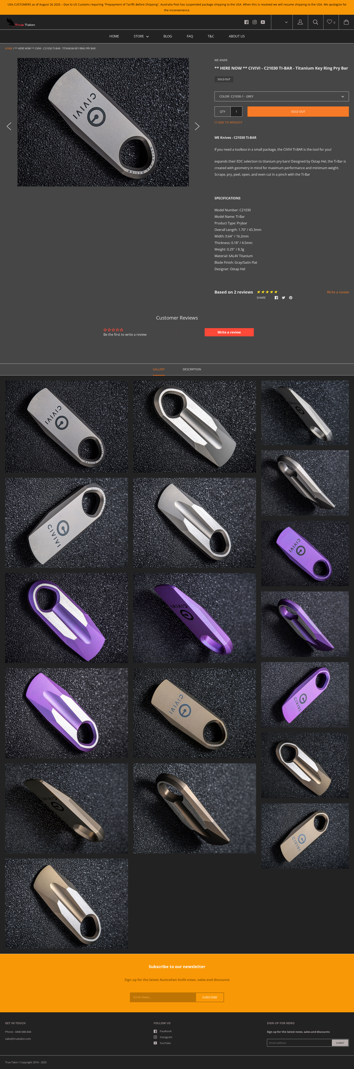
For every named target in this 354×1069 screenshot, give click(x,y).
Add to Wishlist (229, 122)
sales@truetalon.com (18, 1039)
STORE (139, 36)
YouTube (165, 1043)
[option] (103, 122)
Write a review (338, 292)
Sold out (298, 111)
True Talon (11, 1062)
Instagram (166, 1037)
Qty (222, 111)
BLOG (167, 36)
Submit (340, 1042)
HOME (114, 36)
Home (8, 48)
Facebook (166, 1031)
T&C (211, 36)
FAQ (190, 36)
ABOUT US (237, 36)
